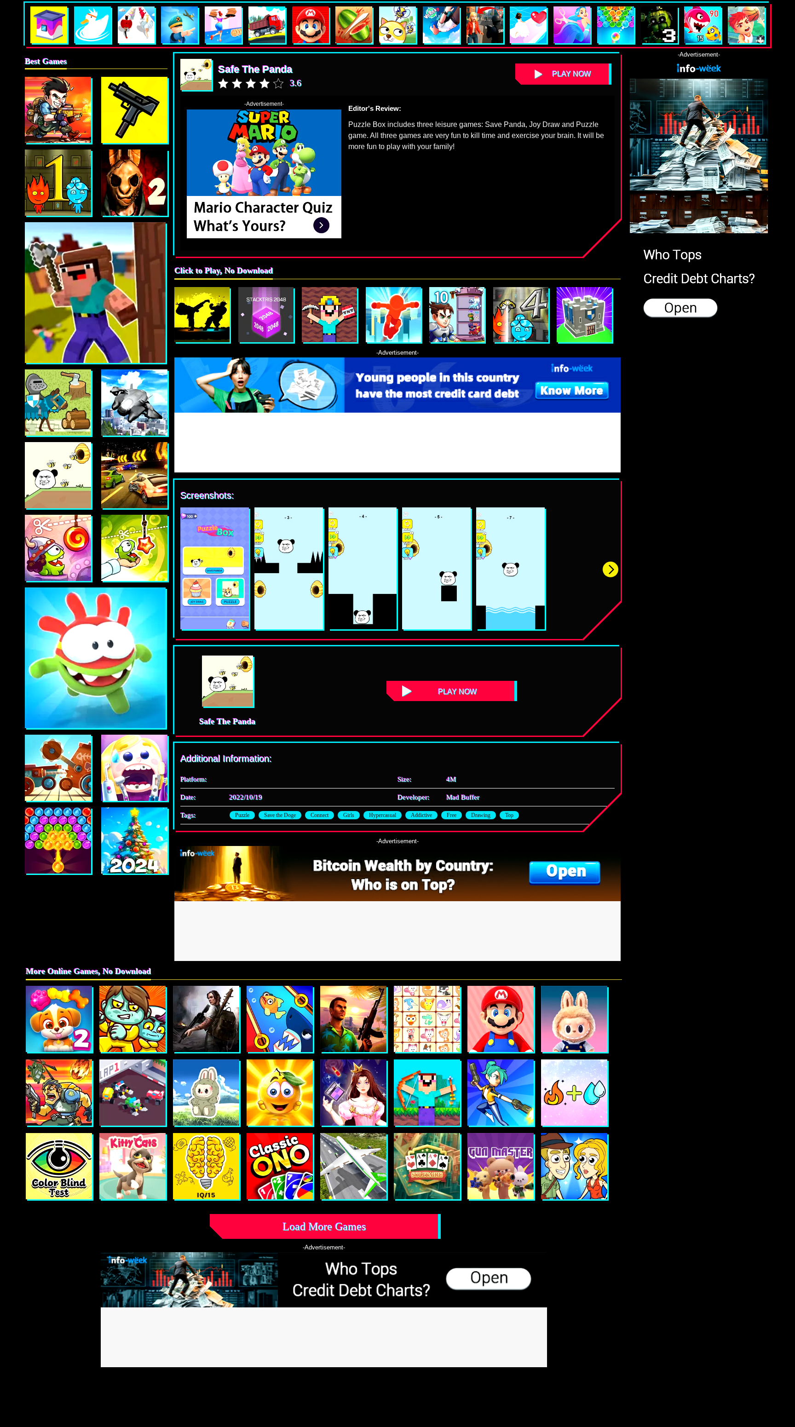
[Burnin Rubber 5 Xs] (134, 475)
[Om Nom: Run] (95, 657)
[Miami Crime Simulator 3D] (353, 1019)
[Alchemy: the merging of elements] (574, 1092)
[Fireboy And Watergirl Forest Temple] (58, 183)
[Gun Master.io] (500, 1166)
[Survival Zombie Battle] (134, 110)
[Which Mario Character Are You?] (500, 1019)
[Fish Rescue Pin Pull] (280, 1019)
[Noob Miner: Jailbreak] (329, 314)
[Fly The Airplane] (134, 402)
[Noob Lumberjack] (95, 292)
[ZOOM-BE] (132, 1019)
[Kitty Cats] (132, 1166)
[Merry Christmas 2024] (134, 840)
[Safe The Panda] (58, 475)
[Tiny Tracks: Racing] (132, 1092)
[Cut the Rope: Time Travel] (58, 548)
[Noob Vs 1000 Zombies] (427, 1092)
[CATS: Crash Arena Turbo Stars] (58, 768)
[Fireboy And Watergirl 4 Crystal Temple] (520, 314)
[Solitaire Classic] (427, 1166)
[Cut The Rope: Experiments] (134, 548)
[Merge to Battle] (584, 314)
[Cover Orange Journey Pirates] (280, 1092)
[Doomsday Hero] (206, 1019)
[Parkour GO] (393, 314)
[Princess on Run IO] (353, 1092)
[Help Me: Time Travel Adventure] (574, 1166)
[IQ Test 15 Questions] (206, 1166)
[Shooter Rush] (500, 1092)
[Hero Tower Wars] (456, 314)
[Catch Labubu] (206, 1092)
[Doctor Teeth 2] (134, 768)
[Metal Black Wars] (58, 110)
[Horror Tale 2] (134, 183)
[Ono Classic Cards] (280, 1166)
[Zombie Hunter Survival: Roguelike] (59, 1092)
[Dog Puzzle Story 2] (59, 1019)
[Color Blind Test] (59, 1166)
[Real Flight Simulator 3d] (353, 1166)
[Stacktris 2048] (266, 314)
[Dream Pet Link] (427, 1019)
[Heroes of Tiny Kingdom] (58, 402)
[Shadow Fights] (202, 314)
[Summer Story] (58, 840)
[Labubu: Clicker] (574, 1019)
